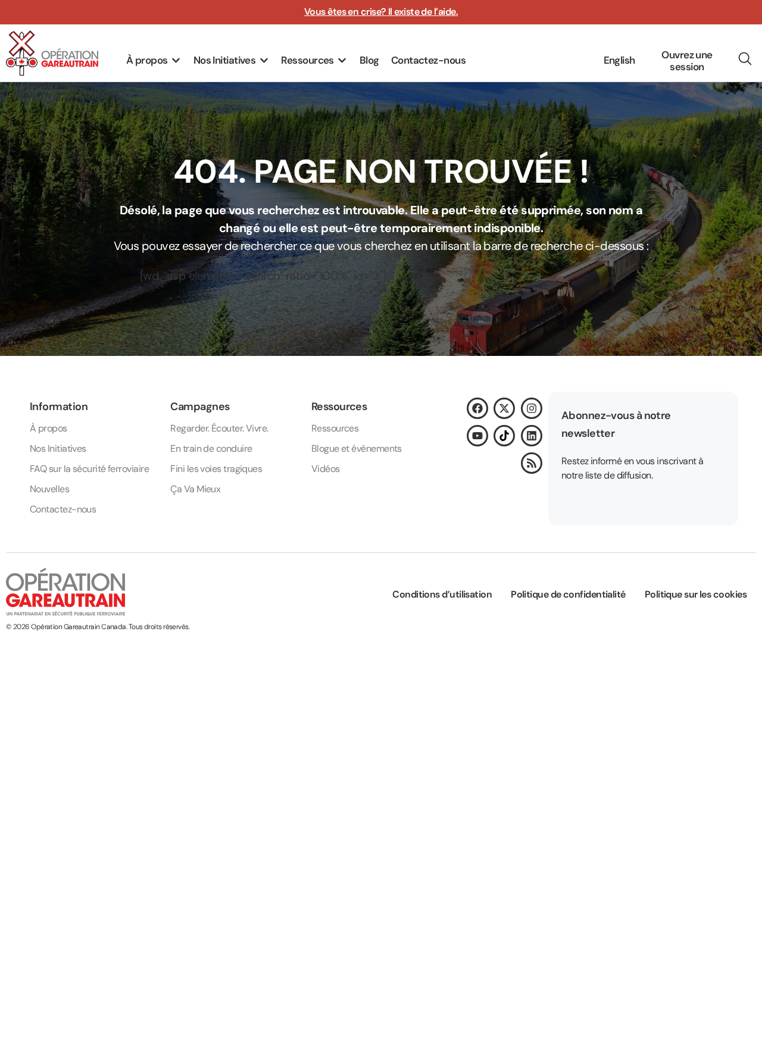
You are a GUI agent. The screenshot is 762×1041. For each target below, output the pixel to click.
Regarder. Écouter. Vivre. (219, 428)
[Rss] (531, 463)
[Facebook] (477, 408)
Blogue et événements (356, 448)
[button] (154, 60)
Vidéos (325, 468)
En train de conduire (211, 448)
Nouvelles (49, 489)
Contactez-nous (63, 509)
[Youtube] (477, 435)
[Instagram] (531, 408)
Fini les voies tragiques (216, 468)
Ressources (335, 428)
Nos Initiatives (58, 448)
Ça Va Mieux (195, 489)
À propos (48, 428)
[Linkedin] (531, 435)
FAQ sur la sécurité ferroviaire (89, 468)
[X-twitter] (504, 408)
